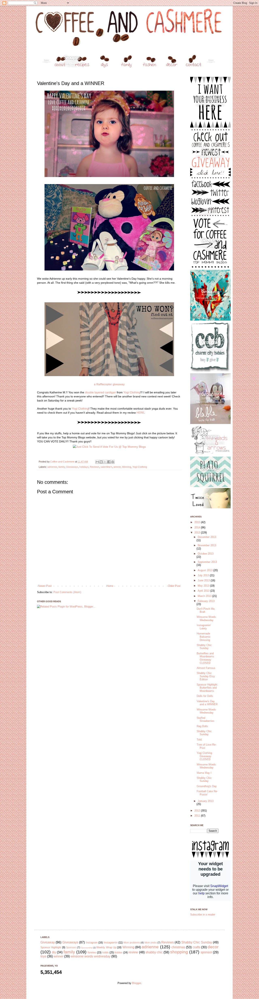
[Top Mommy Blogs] (109, 446)
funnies (92, 952)
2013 (197, 532)
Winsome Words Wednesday (206, 618)
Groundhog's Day (207, 786)
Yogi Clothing (131, 392)
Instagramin (111, 942)
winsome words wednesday (90, 956)
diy (54, 952)
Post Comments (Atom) (67, 592)
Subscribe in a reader (202, 914)
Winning (126, 467)
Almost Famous (206, 668)
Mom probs (150, 942)
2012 (197, 810)
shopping (179, 952)
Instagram (92, 942)
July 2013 (204, 575)
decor (213, 946)
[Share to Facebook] (109, 462)
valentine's (106, 467)
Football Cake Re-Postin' (207, 793)
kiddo (105, 952)
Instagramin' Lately (204, 627)
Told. (199, 739)
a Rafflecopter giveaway (109, 384)
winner (117, 467)
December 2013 (207, 537)
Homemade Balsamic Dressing (204, 636)
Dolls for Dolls (205, 695)
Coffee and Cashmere (62, 461)
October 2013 (205, 553)
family (61, 467)
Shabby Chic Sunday (204, 647)
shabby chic (154, 952)
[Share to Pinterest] (113, 462)
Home (109, 585)
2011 (197, 815)
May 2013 (204, 585)
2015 (197, 522)
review (133, 952)
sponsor (206, 952)
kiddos (118, 952)
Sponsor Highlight (50, 947)
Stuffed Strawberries (205, 719)
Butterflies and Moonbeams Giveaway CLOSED (205, 658)
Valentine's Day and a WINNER (207, 703)
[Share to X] (105, 462)
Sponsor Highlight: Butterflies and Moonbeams (207, 687)
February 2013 (206, 601)
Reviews (94, 467)
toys (43, 956)
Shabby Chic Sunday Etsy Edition (206, 676)
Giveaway (47, 942)
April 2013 (204, 590)
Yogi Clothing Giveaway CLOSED (204, 756)
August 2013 (205, 570)
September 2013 (207, 561)
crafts (196, 947)
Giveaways (72, 467)
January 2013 (205, 801)
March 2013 (205, 596)
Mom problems (131, 942)
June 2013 (204, 580)
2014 (197, 527)
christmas (178, 947)
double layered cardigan (100, 392)
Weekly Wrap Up (106, 947)
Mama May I (204, 772)
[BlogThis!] (101, 462)
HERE (140, 412)
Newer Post (45, 585)
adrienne (52, 467)
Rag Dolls (202, 726)
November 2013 (207, 545)
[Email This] (97, 462)
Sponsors (71, 947)
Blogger (136, 983)
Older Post (174, 585)
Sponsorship (87, 947)
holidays (84, 467)
